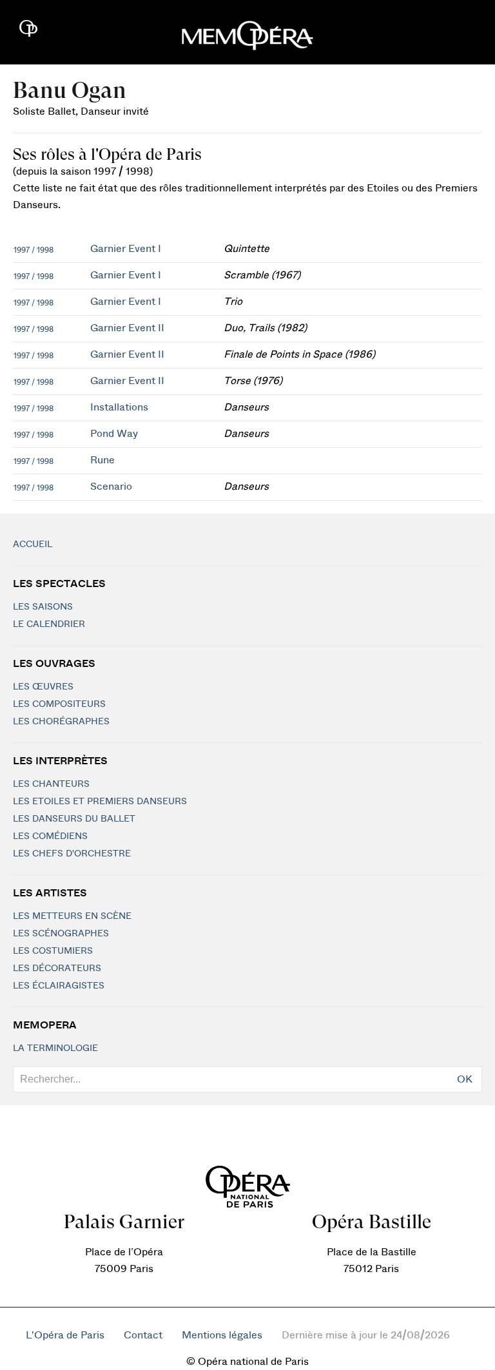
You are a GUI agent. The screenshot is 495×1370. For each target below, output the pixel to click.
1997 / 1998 (33, 250)
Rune (102, 460)
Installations (119, 407)
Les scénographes (61, 933)
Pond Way (114, 434)
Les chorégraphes (61, 721)
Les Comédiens (50, 836)
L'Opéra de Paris (65, 1335)
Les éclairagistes (58, 985)
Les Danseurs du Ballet (74, 819)
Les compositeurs (59, 704)
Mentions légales (222, 1335)
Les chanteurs (51, 784)
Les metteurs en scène (72, 916)
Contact (143, 1335)
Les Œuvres (43, 686)
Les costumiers (53, 951)
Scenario (111, 486)
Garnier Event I (125, 249)
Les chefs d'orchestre (72, 853)
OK (464, 1079)
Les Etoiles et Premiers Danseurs (100, 801)
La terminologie (55, 1048)
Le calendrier (49, 624)
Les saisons (43, 607)
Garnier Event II (127, 328)
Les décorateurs (57, 968)
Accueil (32, 544)
